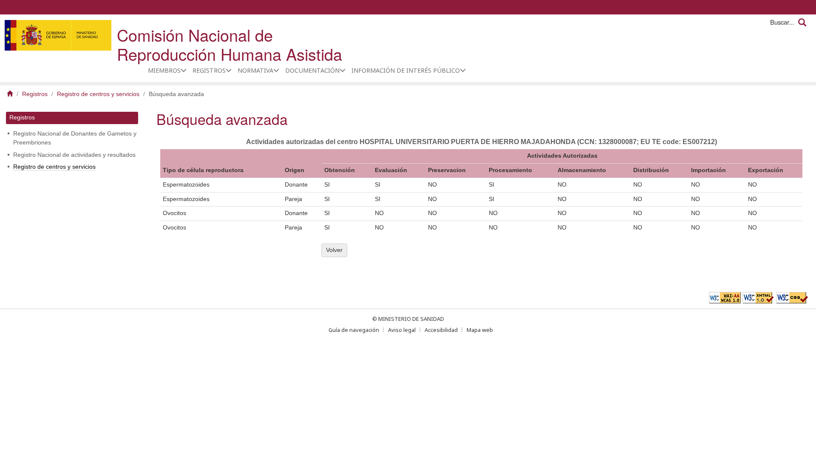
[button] (184, 70)
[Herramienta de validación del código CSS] (792, 297)
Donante (296, 184)
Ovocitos (174, 213)
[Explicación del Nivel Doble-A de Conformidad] (725, 297)
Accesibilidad (441, 330)
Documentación (312, 70)
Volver (334, 250)
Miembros (164, 70)
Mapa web (480, 330)
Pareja (293, 199)
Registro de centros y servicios (98, 94)
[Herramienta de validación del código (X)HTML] (758, 297)
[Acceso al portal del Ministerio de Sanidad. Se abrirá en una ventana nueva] (58, 35)
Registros (209, 70)
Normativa (255, 70)
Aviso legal (402, 330)
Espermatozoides (186, 184)
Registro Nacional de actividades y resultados (74, 155)
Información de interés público (405, 70)
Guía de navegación (354, 330)
